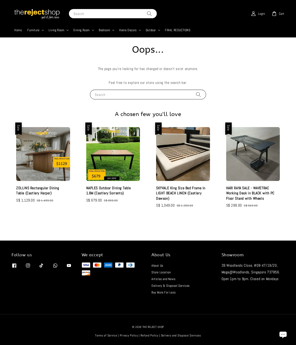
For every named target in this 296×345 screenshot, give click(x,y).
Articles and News (163, 279)
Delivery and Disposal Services (181, 335)
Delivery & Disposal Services (170, 286)
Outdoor (151, 30)
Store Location (161, 272)
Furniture (33, 30)
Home (18, 30)
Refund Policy (149, 335)
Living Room (57, 30)
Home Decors (128, 30)
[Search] (149, 13)
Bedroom (104, 30)
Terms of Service (106, 335)
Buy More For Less (163, 292)
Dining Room (81, 30)
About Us (157, 265)
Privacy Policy (129, 335)
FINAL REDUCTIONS (178, 30)
